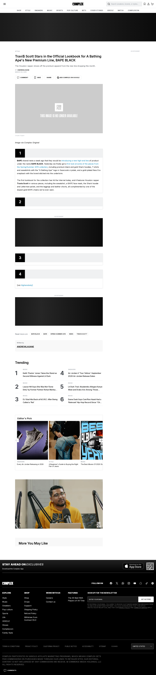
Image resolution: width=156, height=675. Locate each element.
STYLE (27, 10)
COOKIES (114, 646)
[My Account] (148, 4)
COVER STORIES (96, 10)
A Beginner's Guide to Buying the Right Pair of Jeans (63, 465)
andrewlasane (25, 346)
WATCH (120, 10)
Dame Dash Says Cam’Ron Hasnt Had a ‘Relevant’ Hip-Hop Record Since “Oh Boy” (84, 401)
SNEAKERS (39, 10)
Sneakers (71, 369)
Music (25, 369)
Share (49, 77)
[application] (59, 504)
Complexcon (7, 629)
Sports (5, 613)
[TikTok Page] (146, 583)
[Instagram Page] (129, 583)
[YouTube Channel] (135, 583)
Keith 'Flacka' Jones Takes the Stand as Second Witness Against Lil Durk (40, 374)
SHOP (19, 10)
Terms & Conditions (11, 646)
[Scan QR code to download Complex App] (150, 566)
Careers (49, 598)
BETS (84, 10)
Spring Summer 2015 (58, 334)
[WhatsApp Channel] (123, 583)
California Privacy (51, 646)
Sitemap (102, 646)
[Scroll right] (101, 440)
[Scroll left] (17, 440)
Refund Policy (30, 613)
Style (17, 51)
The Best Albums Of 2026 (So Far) (94, 464)
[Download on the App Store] (133, 566)
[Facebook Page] (111, 583)
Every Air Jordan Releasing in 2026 (30, 464)
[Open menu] (4, 4)
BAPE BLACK (35, 334)
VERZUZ (110, 10)
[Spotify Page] (152, 583)
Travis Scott (82, 334)
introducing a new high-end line (75, 160)
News (71, 334)
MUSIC (49, 10)
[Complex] (78, 4)
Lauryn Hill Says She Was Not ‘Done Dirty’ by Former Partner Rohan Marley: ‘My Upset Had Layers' (39, 388)
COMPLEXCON (133, 10)
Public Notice (71, 646)
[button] (142, 646)
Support (27, 605)
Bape (45, 334)
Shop (26, 598)
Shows (5, 625)
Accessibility (88, 646)
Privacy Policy (124, 607)
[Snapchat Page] (141, 583)
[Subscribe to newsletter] (146, 599)
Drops (27, 602)
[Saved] (144, 4)
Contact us (50, 602)
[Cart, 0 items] (152, 4)
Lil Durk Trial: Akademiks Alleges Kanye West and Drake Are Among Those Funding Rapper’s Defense (85, 388)
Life (3, 617)
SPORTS (59, 10)
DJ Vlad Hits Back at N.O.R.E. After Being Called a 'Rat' (40, 400)
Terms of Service (140, 607)
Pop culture (7, 609)
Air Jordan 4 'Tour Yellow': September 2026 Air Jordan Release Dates (84, 374)
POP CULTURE (72, 10)
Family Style (7, 633)
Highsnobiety (26, 285)
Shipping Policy (31, 609)
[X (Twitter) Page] (117, 583)
